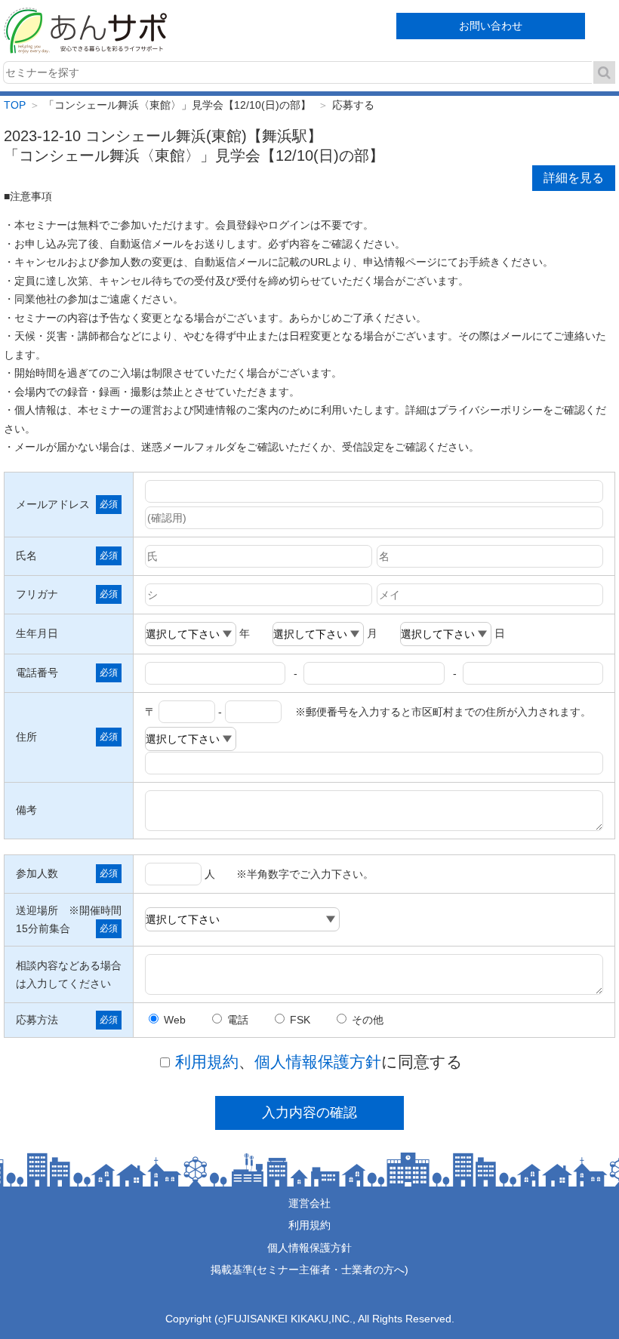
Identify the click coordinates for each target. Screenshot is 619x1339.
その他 (367, 1020)
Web (175, 1020)
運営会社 (309, 1203)
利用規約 (207, 1061)
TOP (15, 105)
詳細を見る (574, 177)
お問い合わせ (490, 26)
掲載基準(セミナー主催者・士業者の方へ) (309, 1270)
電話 (237, 1020)
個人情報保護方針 (317, 1061)
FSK (300, 1020)
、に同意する (319, 1061)
